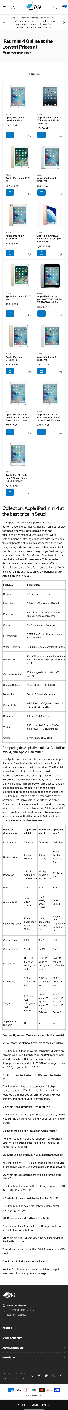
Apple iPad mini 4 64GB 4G (46, 179)
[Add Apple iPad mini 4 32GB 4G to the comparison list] (60, 372)
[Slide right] (64, 22)
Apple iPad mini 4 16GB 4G (18, 297)
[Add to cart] (10, 135)
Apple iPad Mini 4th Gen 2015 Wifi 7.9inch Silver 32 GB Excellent (49, 417)
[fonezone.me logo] (9, 1297)
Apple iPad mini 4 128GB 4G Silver (15, 119)
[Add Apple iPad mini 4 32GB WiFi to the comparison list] (29, 254)
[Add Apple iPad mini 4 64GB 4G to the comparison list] (60, 194)
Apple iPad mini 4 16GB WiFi (18, 179)
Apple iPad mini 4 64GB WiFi (15, 358)
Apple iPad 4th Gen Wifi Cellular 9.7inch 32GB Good (48, 120)
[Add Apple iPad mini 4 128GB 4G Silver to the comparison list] (29, 136)
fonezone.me (37, 1395)
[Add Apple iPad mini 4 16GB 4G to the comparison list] (29, 315)
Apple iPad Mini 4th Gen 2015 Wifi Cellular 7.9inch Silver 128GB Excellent (17, 417)
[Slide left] (4, 22)
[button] (4, 7)
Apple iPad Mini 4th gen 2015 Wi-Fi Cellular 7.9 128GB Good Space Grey (49, 299)
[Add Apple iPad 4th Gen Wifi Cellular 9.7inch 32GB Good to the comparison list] (60, 136)
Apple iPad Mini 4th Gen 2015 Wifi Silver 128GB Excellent (16, 478)
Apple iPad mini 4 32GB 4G (46, 358)
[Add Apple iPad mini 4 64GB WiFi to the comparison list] (29, 372)
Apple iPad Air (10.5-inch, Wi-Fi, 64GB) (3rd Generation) (49, 238)
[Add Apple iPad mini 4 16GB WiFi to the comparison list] (29, 194)
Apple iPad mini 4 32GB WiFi (15, 237)
